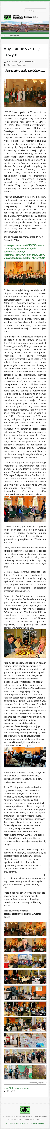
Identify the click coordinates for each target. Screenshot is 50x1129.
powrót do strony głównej (16, 1088)
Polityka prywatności (21, 1123)
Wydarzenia (21, 65)
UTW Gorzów (12, 62)
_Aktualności (11, 65)
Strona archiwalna (37, 1123)
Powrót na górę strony (37, 1083)
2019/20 (11, 1091)
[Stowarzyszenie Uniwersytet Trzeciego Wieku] (22, 18)
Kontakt (9, 1123)
